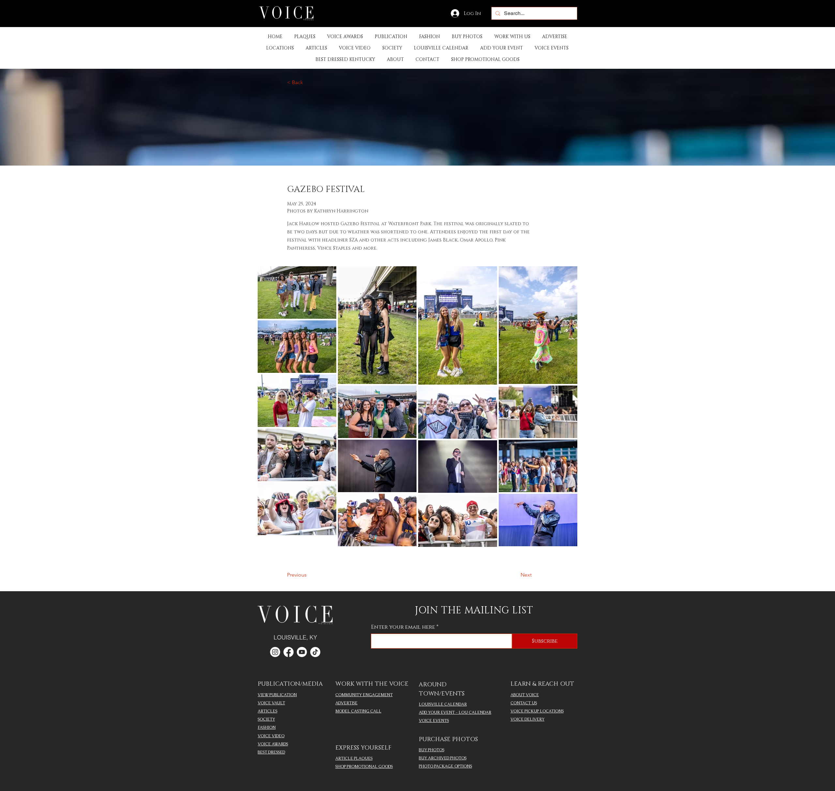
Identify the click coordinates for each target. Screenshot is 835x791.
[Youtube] (302, 652)
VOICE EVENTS (434, 720)
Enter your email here (403, 627)
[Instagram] (11, 402)
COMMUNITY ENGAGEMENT (364, 694)
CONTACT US (523, 703)
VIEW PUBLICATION (277, 694)
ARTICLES (267, 711)
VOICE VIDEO (271, 736)
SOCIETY (266, 719)
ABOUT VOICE (524, 694)
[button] (391, 36)
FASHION (267, 727)
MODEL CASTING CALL (358, 711)
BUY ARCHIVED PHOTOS (442, 758)
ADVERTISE (346, 703)
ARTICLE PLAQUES (353, 758)
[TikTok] (315, 652)
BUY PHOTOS (431, 750)
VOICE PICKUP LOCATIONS (537, 711)
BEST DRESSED (271, 752)
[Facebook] (11, 389)
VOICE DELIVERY (527, 719)
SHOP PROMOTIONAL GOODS (364, 766)
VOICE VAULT (271, 703)
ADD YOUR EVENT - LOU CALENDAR (455, 712)
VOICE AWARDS (273, 744)
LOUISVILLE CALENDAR (443, 704)
